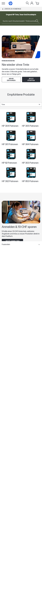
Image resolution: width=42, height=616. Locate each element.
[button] (21, 244)
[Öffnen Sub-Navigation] (3, 3)
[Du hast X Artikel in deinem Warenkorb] (37, 3)
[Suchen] (27, 3)
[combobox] (21, 104)
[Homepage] (10, 3)
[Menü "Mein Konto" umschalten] (32, 3)
